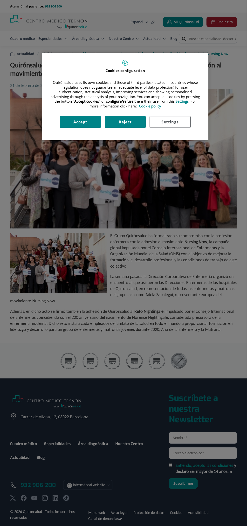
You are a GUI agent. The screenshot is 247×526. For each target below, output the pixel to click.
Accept (80, 122)
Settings (169, 122)
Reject (125, 122)
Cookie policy (150, 106)
